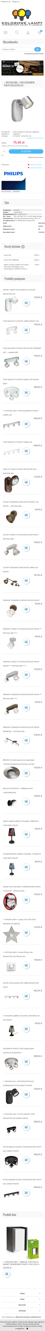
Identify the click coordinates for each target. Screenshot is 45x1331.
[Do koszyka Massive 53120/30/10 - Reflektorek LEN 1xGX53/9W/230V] (26, 801)
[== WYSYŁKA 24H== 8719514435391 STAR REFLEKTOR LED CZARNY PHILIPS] (12, 1129)
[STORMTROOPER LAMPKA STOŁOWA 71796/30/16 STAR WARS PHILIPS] (12, 868)
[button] (5, 32)
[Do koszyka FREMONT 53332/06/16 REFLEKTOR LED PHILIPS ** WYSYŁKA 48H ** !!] (26, 707)
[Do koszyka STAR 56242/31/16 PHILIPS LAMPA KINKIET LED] (26, 329)
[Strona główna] (23, 16)
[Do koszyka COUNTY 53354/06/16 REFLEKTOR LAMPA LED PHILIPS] (26, 580)
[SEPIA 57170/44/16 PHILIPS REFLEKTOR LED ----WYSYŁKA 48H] (12, 484)
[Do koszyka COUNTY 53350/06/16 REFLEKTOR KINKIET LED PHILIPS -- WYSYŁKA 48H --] (26, 515)
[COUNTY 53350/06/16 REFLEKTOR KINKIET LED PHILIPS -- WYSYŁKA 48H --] (12, 516)
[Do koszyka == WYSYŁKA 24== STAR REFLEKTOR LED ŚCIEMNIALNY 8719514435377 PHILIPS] (26, 1094)
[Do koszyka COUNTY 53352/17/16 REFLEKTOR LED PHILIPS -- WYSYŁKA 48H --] (26, 547)
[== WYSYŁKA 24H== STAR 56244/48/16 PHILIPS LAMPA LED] (12, 425)
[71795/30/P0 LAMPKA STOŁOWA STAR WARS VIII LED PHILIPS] (12, 1030)
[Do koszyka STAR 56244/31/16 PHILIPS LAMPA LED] (26, 450)
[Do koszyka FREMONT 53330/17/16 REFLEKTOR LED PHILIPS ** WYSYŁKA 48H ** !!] (26, 641)
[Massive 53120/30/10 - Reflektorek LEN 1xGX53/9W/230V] (12, 803)
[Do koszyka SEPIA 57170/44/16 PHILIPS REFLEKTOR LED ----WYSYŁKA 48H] (26, 482)
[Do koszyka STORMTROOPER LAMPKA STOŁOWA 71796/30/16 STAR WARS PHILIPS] (26, 867)
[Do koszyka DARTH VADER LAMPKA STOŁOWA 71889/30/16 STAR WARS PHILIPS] (26, 834)
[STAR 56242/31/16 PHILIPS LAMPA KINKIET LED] (12, 331)
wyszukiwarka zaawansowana (34, 53)
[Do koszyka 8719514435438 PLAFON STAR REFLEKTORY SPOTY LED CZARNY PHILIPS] (26, 1192)
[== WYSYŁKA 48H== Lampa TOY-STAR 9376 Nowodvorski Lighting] (12, 934)
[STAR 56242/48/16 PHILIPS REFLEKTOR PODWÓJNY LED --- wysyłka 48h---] (12, 362)
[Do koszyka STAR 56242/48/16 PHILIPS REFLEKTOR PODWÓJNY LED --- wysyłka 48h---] (26, 361)
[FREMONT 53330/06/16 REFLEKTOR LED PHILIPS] (12, 611)
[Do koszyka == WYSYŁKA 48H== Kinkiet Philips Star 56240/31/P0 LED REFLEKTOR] (26, 965)
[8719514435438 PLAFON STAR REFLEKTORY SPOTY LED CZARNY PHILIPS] (12, 1194)
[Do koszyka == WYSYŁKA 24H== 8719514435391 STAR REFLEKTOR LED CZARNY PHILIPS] (26, 1127)
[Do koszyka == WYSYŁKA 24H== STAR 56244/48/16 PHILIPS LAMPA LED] (26, 423)
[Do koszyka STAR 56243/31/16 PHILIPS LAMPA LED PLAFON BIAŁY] (26, 392)
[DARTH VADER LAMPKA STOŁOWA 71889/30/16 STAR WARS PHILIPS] (12, 836)
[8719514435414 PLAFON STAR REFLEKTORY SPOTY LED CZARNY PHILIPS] (12, 1161)
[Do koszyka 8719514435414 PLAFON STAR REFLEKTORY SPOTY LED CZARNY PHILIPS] (26, 1159)
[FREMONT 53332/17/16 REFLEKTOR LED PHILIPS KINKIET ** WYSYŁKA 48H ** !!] (12, 676)
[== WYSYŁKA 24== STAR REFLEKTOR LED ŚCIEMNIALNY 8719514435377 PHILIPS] (12, 1096)
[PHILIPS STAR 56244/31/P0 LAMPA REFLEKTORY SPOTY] (12, 997)
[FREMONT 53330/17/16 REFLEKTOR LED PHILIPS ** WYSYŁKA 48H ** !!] (12, 643)
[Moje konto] (28, 32)
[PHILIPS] (14, 178)
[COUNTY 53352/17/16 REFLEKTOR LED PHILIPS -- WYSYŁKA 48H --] (12, 549)
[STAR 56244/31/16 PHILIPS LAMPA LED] (12, 452)
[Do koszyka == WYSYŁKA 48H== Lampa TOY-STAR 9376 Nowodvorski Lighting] (26, 932)
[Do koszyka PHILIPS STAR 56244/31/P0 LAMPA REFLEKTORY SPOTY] (26, 996)
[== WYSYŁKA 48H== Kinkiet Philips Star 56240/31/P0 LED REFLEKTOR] (12, 966)
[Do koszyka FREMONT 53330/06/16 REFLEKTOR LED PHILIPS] (26, 609)
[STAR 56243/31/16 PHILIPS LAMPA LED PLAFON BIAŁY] (12, 393)
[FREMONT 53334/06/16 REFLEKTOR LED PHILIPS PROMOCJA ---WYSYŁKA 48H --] (12, 742)
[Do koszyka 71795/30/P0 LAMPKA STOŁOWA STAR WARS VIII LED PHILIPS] (26, 1028)
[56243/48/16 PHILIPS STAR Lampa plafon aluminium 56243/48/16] (12, 1063)
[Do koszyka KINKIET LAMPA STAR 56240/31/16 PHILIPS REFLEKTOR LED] (26, 302)
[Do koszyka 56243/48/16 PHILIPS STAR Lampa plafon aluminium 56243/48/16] (26, 1061)
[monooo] (23, 68)
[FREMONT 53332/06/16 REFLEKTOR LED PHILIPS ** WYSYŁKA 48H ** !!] (12, 709)
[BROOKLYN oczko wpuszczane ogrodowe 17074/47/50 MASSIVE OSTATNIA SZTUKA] (12, 772)
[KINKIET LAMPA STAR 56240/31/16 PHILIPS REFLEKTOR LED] (12, 304)
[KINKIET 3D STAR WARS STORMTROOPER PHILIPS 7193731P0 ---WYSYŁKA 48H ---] (12, 901)
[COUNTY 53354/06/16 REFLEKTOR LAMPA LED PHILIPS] (12, 582)
